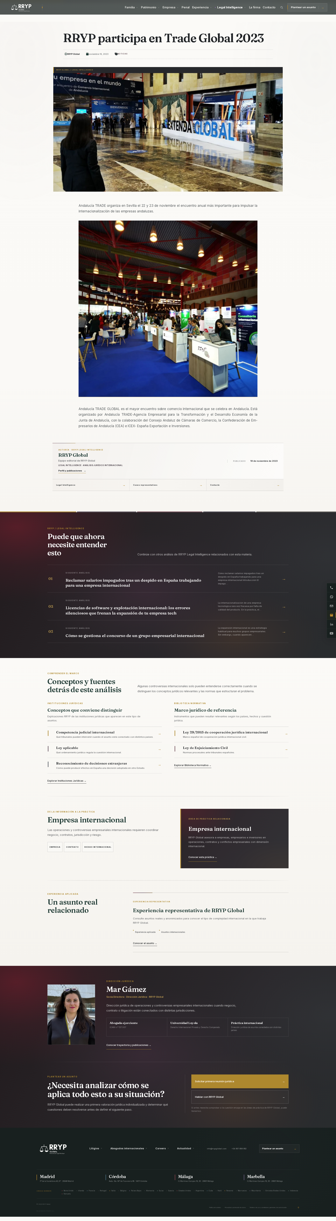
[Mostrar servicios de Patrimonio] (158, 7)
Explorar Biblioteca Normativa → (192, 765)
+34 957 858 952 (239, 1149)
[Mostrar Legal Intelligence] (245, 7)
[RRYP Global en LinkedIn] (331, 624)
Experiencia (200, 7)
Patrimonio (148, 7)
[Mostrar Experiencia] (211, 7)
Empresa (169, 7)
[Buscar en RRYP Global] (281, 7)
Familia (130, 7)
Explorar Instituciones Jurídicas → (66, 780)
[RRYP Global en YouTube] (331, 633)
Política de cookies (215, 1207)
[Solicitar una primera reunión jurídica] (331, 615)
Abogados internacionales (128, 1148)
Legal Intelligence (230, 7)
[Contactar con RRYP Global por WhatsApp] (331, 596)
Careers (162, 1148)
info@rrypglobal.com (217, 1149)
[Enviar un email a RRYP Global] (331, 606)
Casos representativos (145, 485)
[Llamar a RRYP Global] (331, 587)
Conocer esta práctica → (202, 857)
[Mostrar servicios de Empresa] (177, 7)
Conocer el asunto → (145, 943)
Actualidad (185, 1148)
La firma (254, 7)
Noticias (122, 54)
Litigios (95, 1148)
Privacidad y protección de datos (235, 1207)
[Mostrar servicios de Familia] (137, 7)
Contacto (269, 7)
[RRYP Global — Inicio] (25, 7)
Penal (186, 7)
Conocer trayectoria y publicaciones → (128, 1045)
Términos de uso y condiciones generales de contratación (268, 1207)
